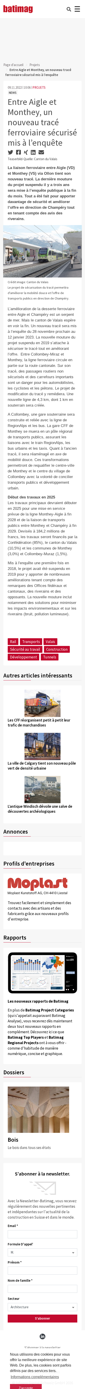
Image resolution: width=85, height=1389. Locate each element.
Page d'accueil (13, 65)
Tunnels (49, 657)
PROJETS (39, 87)
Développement (23, 657)
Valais (50, 641)
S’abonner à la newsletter (42, 1347)
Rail (13, 641)
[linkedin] (42, 1336)
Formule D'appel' (20, 1244)
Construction (57, 649)
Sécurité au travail (25, 649)
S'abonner (42, 1318)
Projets (34, 65)
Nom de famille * (20, 1280)
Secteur (13, 1298)
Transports (31, 641)
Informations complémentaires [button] (35, 1377)
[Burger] (77, 9)
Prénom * (15, 1262)
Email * (13, 1226)
